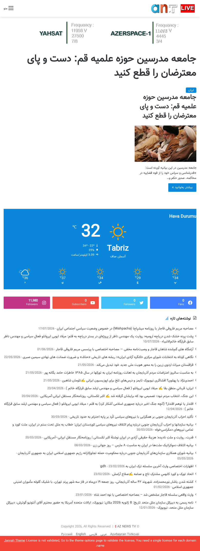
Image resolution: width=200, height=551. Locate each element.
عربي (103, 534)
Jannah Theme (14, 540)
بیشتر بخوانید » (182, 187)
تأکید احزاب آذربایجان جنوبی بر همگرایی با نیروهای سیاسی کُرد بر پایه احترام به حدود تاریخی (131, 416)
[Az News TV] (100, 32)
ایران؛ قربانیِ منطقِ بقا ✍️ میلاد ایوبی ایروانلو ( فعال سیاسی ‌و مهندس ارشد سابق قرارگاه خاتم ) (129, 388)
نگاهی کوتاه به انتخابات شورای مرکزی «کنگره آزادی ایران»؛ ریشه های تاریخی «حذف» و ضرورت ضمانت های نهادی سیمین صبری (108, 357)
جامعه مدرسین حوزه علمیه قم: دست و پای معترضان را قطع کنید (168, 106)
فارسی (93, 534)
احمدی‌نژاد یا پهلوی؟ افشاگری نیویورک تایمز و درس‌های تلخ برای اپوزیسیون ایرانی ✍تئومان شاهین (127, 380)
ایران (191, 90)
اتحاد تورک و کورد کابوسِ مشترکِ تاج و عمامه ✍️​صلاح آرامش (152, 474)
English (81, 534)
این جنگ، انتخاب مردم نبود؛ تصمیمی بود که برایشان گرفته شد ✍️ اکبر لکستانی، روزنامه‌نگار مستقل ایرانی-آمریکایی (116, 396)
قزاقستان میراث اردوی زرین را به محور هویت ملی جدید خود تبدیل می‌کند (144, 364)
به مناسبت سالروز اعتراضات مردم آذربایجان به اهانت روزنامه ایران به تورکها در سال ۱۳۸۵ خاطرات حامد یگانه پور (118, 372)
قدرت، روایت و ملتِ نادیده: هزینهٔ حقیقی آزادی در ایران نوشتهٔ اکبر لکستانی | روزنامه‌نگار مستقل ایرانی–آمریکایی (118, 437)
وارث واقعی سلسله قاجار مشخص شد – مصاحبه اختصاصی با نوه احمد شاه (143, 494)
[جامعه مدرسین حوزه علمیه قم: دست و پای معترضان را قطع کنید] (165, 144)
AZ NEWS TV (126, 526)
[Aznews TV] (173, 8)
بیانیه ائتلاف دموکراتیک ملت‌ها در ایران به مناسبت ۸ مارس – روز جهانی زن (143, 445)
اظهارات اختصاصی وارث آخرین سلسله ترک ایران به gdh (146, 466)
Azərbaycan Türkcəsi (124, 534)
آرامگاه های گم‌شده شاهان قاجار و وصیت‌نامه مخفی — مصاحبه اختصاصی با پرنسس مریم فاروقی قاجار (124, 349)
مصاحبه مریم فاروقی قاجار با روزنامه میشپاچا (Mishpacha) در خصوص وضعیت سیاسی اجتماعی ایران (125, 328)
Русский (66, 534)
